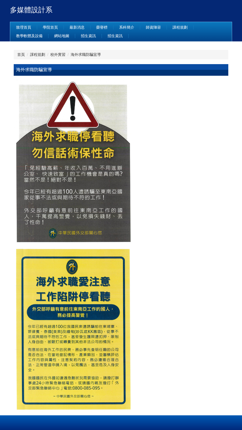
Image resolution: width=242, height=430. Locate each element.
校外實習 (57, 55)
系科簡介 (126, 27)
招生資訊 (88, 36)
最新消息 (77, 27)
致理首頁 (23, 27)
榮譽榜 (102, 27)
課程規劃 (180, 27)
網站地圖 (61, 36)
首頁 (21, 55)
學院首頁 (50, 27)
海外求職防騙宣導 (86, 55)
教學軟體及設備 (29, 36)
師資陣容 (153, 27)
